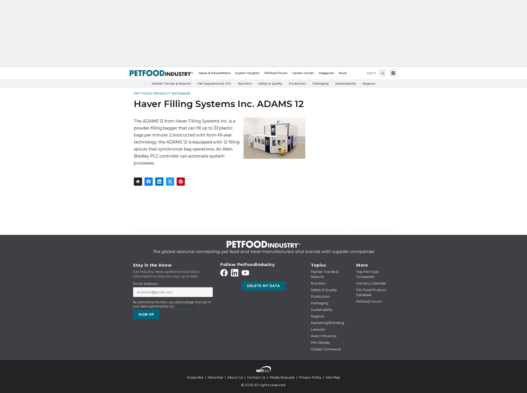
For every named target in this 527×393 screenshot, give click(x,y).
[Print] (138, 181)
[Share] (149, 181)
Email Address (146, 284)
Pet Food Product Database (162, 93)
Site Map (333, 377)
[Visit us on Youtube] (245, 272)
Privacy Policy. (185, 306)
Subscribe (195, 377)
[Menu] (393, 73)
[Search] (382, 73)
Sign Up (146, 314)
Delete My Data (263, 286)
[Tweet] (170, 181)
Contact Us (256, 377)
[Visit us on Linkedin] (234, 272)
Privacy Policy (310, 377)
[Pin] (181, 181)
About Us (235, 377)
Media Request (282, 377)
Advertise (215, 377)
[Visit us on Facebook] (224, 272)
